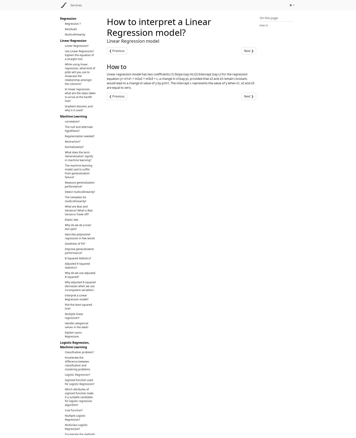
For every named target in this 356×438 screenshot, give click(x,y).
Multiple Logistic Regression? (75, 417)
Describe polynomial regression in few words (80, 236)
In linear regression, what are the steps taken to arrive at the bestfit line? (80, 95)
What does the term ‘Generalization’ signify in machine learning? (79, 156)
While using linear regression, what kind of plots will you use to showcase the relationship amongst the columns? (80, 74)
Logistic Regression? (77, 374)
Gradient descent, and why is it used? (79, 108)
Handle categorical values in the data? (76, 325)
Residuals (71, 29)
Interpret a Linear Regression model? (76, 297)
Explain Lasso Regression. (73, 334)
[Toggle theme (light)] (292, 5)
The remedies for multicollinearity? (75, 199)
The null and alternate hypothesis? (79, 129)
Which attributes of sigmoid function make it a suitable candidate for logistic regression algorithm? (79, 397)
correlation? (72, 121)
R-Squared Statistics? (78, 258)
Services (76, 5)
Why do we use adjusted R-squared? (80, 275)
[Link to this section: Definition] (130, 67)
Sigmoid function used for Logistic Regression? (79, 382)
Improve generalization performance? (79, 251)
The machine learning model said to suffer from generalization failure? (78, 171)
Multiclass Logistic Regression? (76, 427)
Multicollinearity (75, 34)
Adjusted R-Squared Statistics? (77, 265)
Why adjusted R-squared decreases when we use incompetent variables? (80, 286)
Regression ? (73, 23)
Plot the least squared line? (78, 306)
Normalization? (74, 147)
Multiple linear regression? (74, 316)
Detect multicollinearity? (80, 192)
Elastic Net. (72, 219)
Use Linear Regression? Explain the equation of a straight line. (79, 55)
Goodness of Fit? (75, 243)
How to (263, 25)
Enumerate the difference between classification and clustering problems (77, 363)
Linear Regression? (76, 46)
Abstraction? (72, 141)
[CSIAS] (63, 5)
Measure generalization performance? (80, 184)
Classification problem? (79, 352)
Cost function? (74, 410)
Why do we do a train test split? (78, 227)
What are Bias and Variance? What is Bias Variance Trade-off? (79, 210)
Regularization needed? (79, 136)
